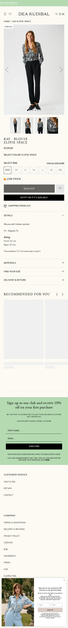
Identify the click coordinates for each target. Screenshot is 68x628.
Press (7, 563)
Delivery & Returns (14, 529)
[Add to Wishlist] (60, 188)
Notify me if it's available (34, 198)
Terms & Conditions (15, 523)
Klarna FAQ (10, 576)
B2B (6, 549)
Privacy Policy (12, 536)
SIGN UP (50, 610)
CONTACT (8, 495)
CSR (6, 569)
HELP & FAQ (9, 482)
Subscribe (34, 446)
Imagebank (10, 556)
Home (7, 21)
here (47, 460)
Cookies (8, 543)
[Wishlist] (10, 14)
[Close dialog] (64, 580)
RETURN (8, 488)
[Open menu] (5, 14)
